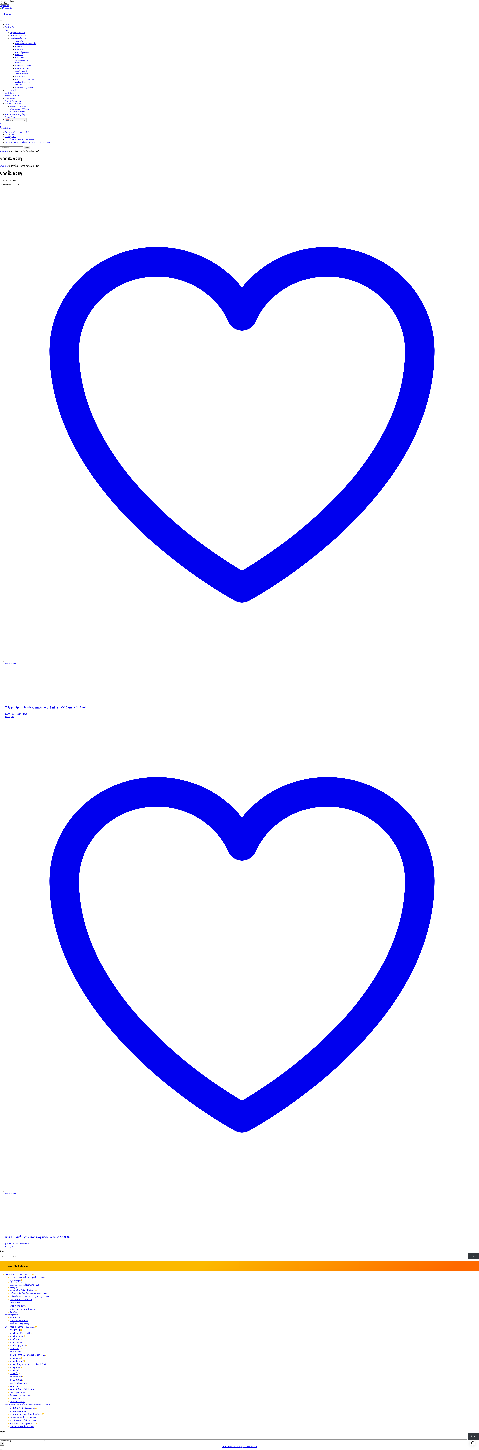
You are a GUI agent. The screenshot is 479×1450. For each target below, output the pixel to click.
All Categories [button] (5, 128)
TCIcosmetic (8, 14)
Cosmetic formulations (13, 101)
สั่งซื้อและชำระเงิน (12, 96)
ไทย (11, 120)
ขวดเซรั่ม (18, 46)
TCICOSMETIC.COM (239, 1447)
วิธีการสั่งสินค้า (11, 90)
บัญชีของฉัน (9, 27)
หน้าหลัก (4, 151)
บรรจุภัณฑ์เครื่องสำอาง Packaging (19, 139)
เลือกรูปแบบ (22, 714)
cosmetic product (11, 134)
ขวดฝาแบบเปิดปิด (22, 68)
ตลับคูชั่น (18, 85)
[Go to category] (2, 1444)
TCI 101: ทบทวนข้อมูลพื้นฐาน (16, 115)
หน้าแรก (8, 24)
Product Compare (11, 117)
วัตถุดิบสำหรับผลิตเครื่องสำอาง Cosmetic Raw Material (28, 142)
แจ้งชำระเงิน (10, 99)
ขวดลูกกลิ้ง (19, 55)
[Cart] (472, 1443)
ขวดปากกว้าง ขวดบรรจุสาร (25, 79)
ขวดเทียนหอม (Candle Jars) (25, 88)
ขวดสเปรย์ (19, 49)
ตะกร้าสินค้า (10, 93)
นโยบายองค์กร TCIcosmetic (20, 109)
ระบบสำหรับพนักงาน (18, 112)
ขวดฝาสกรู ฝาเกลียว (23, 66)
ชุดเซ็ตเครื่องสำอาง (22, 82)
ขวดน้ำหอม (19, 57)
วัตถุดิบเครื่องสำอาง (17, 33)
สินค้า (7, 30)
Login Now (4, 6)
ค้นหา (27, 148)
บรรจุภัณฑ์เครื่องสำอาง (19, 38)
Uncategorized (10, 137)
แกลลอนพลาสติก (21, 74)
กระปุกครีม (19, 41)
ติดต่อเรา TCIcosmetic (13, 104)
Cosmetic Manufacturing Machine (18, 132)
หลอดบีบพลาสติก (21, 71)
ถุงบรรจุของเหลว (21, 60)
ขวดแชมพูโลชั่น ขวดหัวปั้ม (25, 44)
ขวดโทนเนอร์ (20, 77)
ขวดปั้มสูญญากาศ (22, 52)
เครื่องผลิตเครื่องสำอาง (18, 35)
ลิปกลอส (18, 63)
